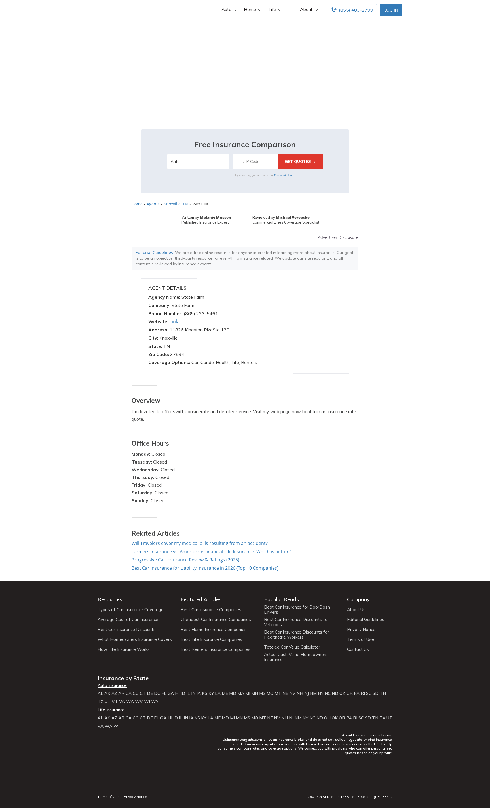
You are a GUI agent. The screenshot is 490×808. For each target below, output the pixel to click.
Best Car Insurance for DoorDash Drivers (297, 610)
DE (150, 693)
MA (240, 693)
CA (129, 693)
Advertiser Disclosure (338, 237)
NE (285, 693)
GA (171, 693)
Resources (110, 599)
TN (383, 693)
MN (254, 693)
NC (328, 693)
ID (183, 693)
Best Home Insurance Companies (214, 629)
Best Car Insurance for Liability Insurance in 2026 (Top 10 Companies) (205, 568)
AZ (114, 693)
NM (313, 693)
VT (115, 701)
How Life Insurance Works (124, 649)
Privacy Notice (361, 629)
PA (357, 693)
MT (277, 693)
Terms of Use (283, 175)
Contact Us (358, 649)
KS (204, 693)
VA (122, 701)
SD (376, 693)
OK (342, 693)
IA (199, 693)
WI (147, 701)
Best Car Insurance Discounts (127, 629)
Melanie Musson (215, 217)
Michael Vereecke (293, 217)
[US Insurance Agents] (113, 9)
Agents (153, 204)
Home (250, 9)
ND (335, 693)
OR (350, 693)
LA (218, 693)
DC (157, 693)
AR (121, 693)
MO (270, 693)
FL (163, 693)
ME (225, 693)
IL (188, 693)
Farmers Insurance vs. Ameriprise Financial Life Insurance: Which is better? (211, 551)
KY (211, 693)
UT (108, 701)
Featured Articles (201, 599)
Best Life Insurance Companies (211, 639)
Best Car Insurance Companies (211, 609)
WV (139, 701)
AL (100, 693)
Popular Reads (281, 599)
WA (130, 701)
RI (363, 693)
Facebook (101, 780)
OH (327, 718)
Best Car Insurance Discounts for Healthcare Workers (296, 635)
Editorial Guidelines (154, 252)
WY (155, 701)
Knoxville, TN (176, 204)
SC (368, 693)
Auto (226, 9)
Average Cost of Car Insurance (128, 619)
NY (321, 693)
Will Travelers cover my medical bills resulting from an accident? (200, 543)
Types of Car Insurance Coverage (131, 609)
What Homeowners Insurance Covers (135, 639)
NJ (306, 693)
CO (136, 693)
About (306, 9)
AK (107, 693)
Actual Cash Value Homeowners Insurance (296, 657)
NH (300, 693)
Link (174, 321)
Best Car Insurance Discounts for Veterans (296, 622)
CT (143, 693)
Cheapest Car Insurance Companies (216, 619)
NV (292, 693)
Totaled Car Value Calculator (292, 647)
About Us (356, 609)
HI (177, 693)
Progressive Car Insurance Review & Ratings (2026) (185, 560)
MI (247, 693)
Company (358, 599)
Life (272, 9)
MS (262, 693)
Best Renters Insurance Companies (215, 649)
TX (101, 701)
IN (193, 693)
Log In (391, 10)
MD (232, 693)
